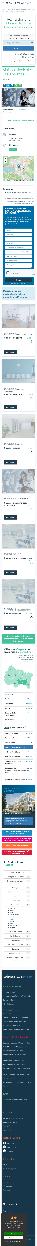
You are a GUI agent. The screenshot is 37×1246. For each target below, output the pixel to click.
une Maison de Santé (13, 1061)
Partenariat (7, 1186)
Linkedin (9, 1151)
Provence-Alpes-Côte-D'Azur (18, 958)
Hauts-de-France (19, 932)
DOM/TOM (20, 900)
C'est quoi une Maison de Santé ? (15, 1100)
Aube (11, 910)
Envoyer (18, 280)
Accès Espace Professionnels (18, 61)
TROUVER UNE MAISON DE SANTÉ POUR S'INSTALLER (17, 833)
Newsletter (7, 1130)
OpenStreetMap (30, 180)
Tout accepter (13, 1234)
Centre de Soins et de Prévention (15, 1018)
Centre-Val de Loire (18, 892)
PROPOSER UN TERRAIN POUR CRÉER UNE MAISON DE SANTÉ (17, 852)
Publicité (6, 1190)
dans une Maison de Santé (16, 1068)
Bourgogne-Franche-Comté (18, 882)
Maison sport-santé (10, 1010)
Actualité (7, 1112)
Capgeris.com (8, 1211)
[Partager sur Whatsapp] (16, 85)
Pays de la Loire (19, 953)
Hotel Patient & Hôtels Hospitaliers (16, 1029)
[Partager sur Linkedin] (12, 85)
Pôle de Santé (8, 1004)
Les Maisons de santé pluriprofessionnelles (18, 37)
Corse (21, 896)
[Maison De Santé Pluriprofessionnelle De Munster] (18, 591)
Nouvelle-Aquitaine (18, 945)
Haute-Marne (14, 915)
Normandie (20, 940)
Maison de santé (9, 992)
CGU (5, 1165)
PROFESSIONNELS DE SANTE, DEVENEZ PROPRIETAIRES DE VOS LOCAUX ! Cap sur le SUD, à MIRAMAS (16, 821)
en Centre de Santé (13, 1051)
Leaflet (8, 180)
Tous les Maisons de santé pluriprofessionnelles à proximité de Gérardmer (18, 638)
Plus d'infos (10, 352)
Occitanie (20, 949)
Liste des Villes (28, 57)
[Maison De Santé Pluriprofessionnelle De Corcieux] (18, 316)
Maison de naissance (11, 1014)
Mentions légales (9, 1169)
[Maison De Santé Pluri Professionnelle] (18, 536)
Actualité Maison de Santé (13, 1118)
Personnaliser (14, 1238)
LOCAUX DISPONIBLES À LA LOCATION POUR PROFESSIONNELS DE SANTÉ (17, 839)
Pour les (12, 986)
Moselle (12, 921)
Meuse (12, 919)
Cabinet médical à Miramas (14, 813)
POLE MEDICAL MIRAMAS (11, 789)
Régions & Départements (24, 54)
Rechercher (18, 48)
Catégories (7, 112)
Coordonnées (21, 109)
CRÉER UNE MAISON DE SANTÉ (17, 846)
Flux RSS (6, 1126)
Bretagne (20, 887)
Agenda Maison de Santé (13, 1122)
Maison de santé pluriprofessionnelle (17, 996)
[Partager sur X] (8, 85)
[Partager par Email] (20, 85)
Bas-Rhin (13, 923)
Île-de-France (19, 936)
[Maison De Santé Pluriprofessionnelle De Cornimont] (18, 371)
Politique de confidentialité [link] (13, 1241)
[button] (18, 166)
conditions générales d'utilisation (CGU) (24, 203)
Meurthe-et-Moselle (16, 917)
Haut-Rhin (13, 925)
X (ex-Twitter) (11, 1147)
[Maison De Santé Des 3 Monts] (18, 481)
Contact (6, 1182)
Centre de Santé (9, 1000)
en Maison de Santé (17, 1043)
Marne (12, 912)
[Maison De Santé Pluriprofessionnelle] (18, 426)
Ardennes (13, 908)
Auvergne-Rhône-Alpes (17, 877)
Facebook (10, 1143)
